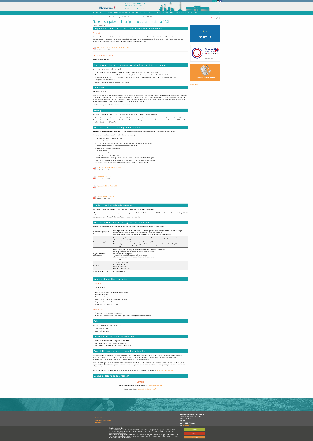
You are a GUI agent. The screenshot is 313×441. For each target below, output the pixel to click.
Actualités (164, 12)
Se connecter (194, 85)
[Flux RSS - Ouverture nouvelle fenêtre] (213, 1)
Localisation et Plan (177, 12)
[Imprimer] (219, 18)
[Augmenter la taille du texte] (214, 18)
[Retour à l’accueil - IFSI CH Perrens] (107, 8)
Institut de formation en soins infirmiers (114, 12)
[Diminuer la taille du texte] (217, 18)
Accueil (95, 12)
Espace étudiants (154, 12)
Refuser (194, 433)
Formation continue (138, 12)
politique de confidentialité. (117, 433)
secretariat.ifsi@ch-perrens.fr (166, 370)
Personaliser (194, 437)
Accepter (194, 429)
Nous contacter (191, 12)
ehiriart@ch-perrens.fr (155, 385)
